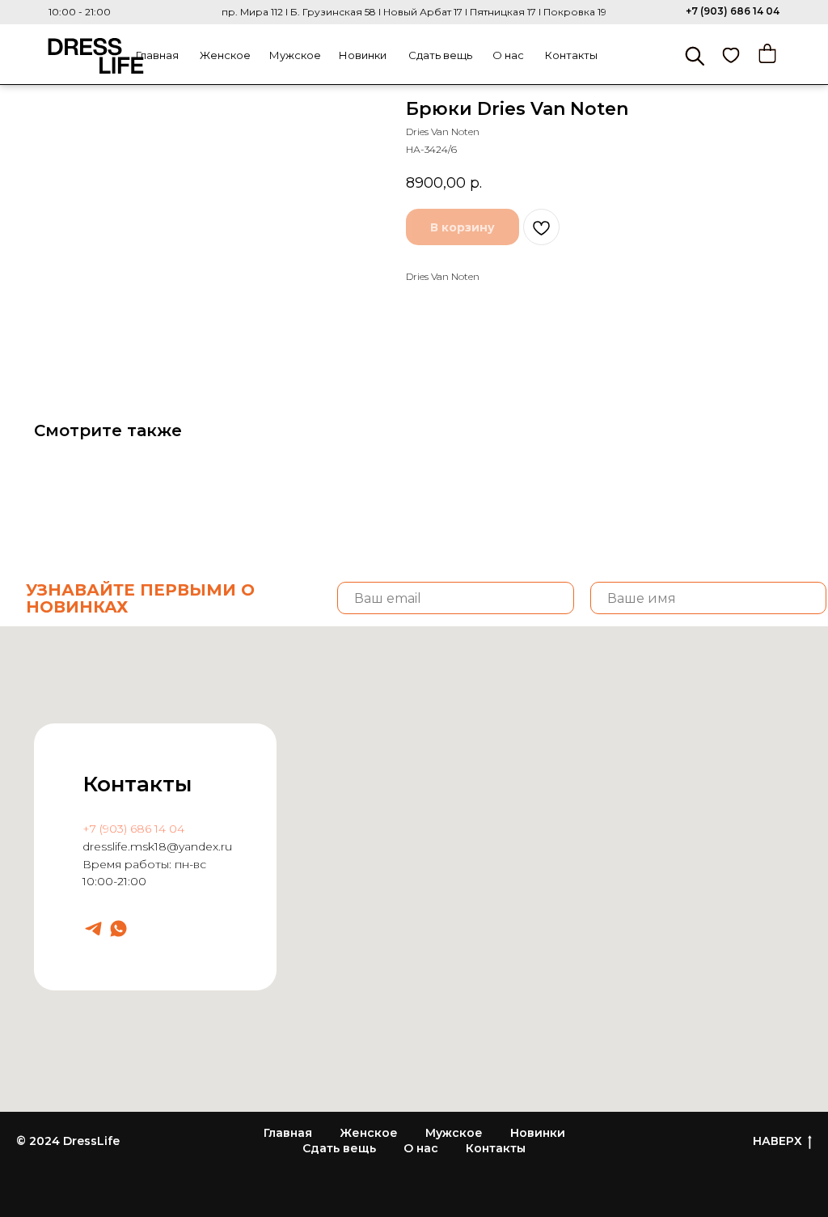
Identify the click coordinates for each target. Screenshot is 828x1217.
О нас (508, 55)
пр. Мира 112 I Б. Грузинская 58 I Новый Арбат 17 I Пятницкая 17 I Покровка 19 (414, 12)
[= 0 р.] (767, 53)
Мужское (295, 55)
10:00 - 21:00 (80, 12)
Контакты (571, 55)
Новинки (363, 55)
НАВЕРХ (777, 1141)
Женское (225, 55)
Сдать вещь (440, 55)
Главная (157, 55)
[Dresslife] (93, 928)
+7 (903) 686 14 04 (732, 11)
